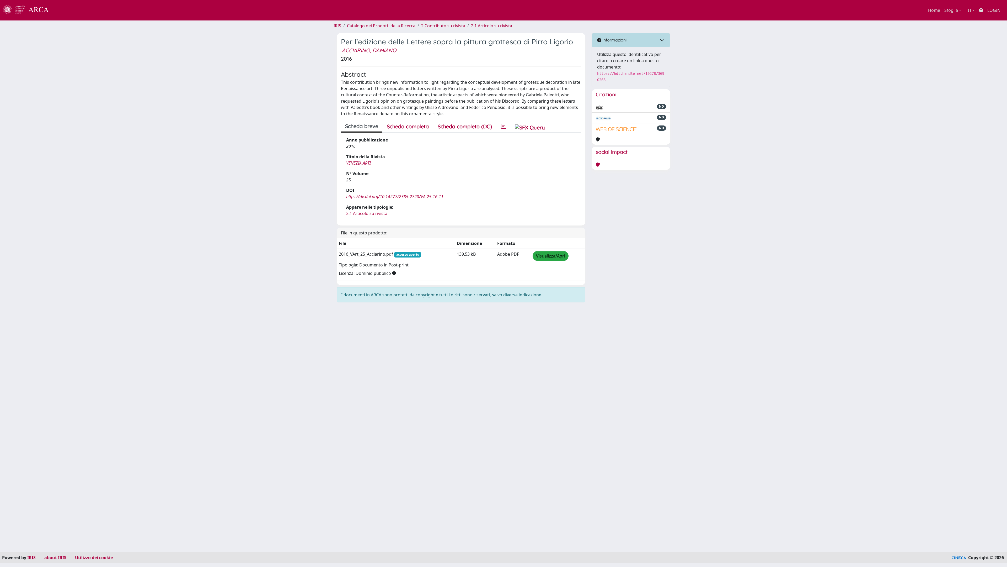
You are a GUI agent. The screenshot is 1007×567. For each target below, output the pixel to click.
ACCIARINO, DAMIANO (369, 50)
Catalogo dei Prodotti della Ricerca (381, 26)
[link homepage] (29, 10)
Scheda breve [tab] (361, 126)
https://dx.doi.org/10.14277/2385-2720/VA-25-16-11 (394, 197)
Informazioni (613, 40)
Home (934, 10)
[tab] (503, 126)
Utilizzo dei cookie (94, 557)
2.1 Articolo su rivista (491, 26)
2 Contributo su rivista (443, 26)
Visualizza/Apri (550, 256)
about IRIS (55, 557)
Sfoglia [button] (951, 10)
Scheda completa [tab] (408, 126)
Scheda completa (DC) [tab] (465, 126)
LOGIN (993, 10)
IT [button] (970, 10)
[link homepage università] (63, 10)
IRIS (337, 26)
